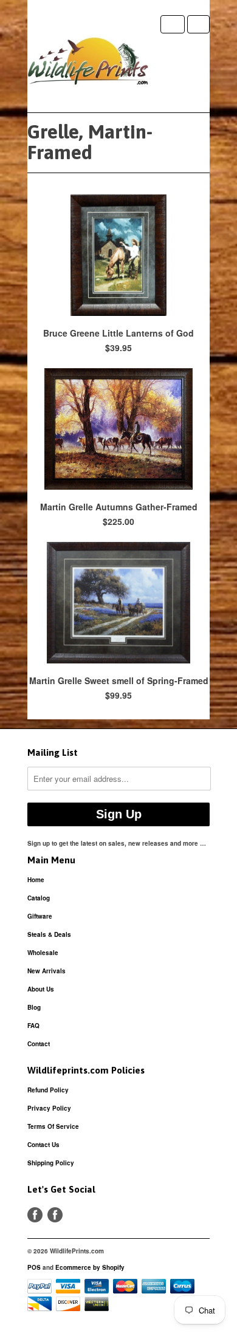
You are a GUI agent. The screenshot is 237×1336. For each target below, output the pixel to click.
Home (35, 879)
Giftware (39, 916)
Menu (172, 24)
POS (34, 1267)
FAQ (33, 1025)
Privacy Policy (49, 1108)
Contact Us (43, 1144)
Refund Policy (48, 1090)
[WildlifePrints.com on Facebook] (55, 1214)
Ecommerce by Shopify (90, 1267)
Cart (198, 24)
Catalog (38, 898)
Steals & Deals (49, 934)
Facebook (35, 1214)
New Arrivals (46, 971)
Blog (34, 1007)
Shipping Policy (50, 1163)
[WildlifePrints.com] (88, 63)
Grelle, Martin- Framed (90, 141)
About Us (40, 989)
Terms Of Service (53, 1126)
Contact (38, 1044)
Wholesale (42, 952)
